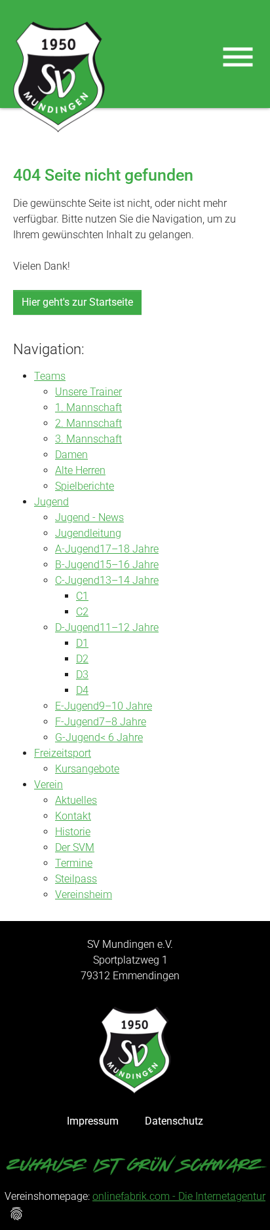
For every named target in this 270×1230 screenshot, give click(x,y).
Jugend (51, 502)
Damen (71, 454)
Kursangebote (87, 769)
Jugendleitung (88, 533)
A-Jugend (77, 549)
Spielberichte (84, 486)
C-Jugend (77, 580)
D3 (82, 674)
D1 (82, 643)
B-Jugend (77, 564)
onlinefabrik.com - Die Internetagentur (178, 1196)
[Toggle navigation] (238, 57)
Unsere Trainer (88, 392)
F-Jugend (77, 721)
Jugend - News (89, 517)
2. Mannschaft (88, 423)
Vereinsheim (83, 894)
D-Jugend (77, 627)
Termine (73, 863)
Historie (72, 831)
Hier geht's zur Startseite (77, 302)
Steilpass (76, 879)
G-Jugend (77, 737)
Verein (48, 784)
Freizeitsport (62, 753)
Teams (50, 376)
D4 (82, 690)
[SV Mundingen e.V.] (59, 77)
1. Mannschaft (88, 407)
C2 (82, 612)
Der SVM (74, 847)
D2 (82, 659)
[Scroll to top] (241, 1201)
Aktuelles (76, 800)
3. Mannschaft (88, 439)
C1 (82, 596)
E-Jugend (77, 706)
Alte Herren (80, 470)
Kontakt (73, 816)
